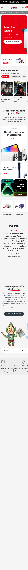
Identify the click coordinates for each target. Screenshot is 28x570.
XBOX (22, 12)
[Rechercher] (23, 7)
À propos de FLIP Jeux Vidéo (14, 313)
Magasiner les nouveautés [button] (13, 41)
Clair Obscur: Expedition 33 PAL (6, 98)
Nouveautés (3, 12)
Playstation (16, 12)
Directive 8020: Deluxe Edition (18, 98)
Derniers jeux (5, 76)
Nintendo (10, 12)
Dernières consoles (16, 76)
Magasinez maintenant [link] (6, 63)
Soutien (6, 350)
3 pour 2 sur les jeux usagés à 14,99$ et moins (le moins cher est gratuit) (14, 2)
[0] (25, 7)
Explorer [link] (13, 138)
